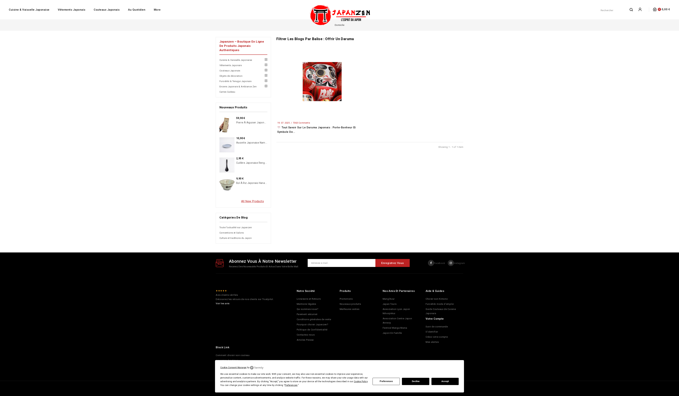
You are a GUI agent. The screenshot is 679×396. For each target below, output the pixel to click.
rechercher (631, 9)
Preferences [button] (291, 385)
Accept (445, 381)
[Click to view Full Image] (317, 80)
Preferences (386, 381)
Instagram (459, 263)
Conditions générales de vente (314, 319)
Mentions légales (306, 304)
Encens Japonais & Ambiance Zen (238, 86)
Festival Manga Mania (395, 328)
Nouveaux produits (350, 304)
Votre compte (435, 318)
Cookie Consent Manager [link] (233, 367)
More (157, 9)
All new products (252, 201)
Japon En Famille (392, 333)
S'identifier (432, 331)
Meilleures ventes (349, 309)
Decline (416, 381)
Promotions (346, 299)
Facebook (439, 263)
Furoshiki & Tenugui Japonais (235, 81)
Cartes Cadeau (227, 92)
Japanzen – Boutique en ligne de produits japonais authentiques (241, 46)
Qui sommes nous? (307, 309)
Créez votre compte (437, 337)
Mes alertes (432, 342)
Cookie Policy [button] (361, 381)
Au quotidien (136, 9)
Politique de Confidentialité (312, 329)
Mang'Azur (389, 299)
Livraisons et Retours (309, 299)
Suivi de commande (437, 326)
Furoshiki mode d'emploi (440, 304)
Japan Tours (390, 304)
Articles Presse (305, 340)
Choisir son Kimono (437, 299)
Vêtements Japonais (71, 9)
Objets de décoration (230, 76)
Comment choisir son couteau (233, 355)
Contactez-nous (306, 334)
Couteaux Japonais (107, 9)
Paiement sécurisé (307, 314)
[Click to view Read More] (326, 80)
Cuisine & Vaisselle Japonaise (29, 9)
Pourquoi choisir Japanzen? (312, 324)
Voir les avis (223, 303)
